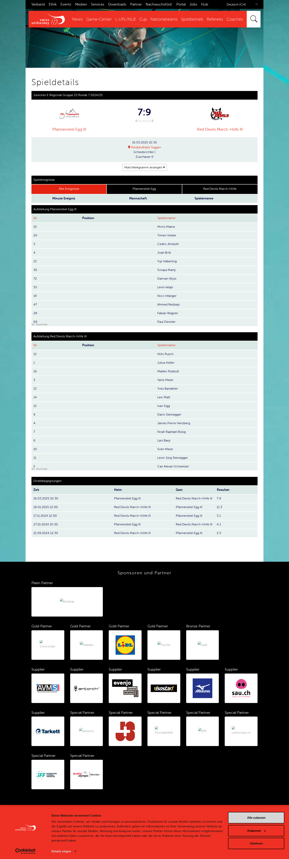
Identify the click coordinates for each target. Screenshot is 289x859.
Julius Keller (165, 362)
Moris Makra (166, 227)
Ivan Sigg (163, 406)
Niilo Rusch (165, 354)
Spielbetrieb (192, 19)
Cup (143, 19)
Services (97, 4)
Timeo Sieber (166, 235)
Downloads (117, 4)
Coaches (234, 19)
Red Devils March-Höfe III (220, 129)
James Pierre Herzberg (173, 423)
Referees (215, 19)
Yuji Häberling (167, 261)
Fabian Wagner (167, 313)
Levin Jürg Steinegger (172, 458)
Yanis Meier (165, 380)
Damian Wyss (166, 278)
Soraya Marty (166, 270)
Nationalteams (164, 19)
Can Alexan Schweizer (173, 466)
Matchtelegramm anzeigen (143, 167)
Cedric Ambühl (168, 244)
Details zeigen (61, 851)
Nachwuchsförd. (159, 4)
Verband (38, 4)
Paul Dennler (166, 322)
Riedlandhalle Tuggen (146, 147)
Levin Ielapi (165, 287)
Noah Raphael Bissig (171, 432)
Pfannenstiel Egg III (69, 129)
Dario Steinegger (169, 414)
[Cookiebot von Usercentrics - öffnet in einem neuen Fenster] (25, 851)
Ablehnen (256, 843)
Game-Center (99, 19)
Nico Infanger (167, 296)
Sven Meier (165, 449)
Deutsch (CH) (236, 4)
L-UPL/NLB (125, 19)
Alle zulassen (256, 817)
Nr (35, 218)
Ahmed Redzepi (168, 304)
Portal (181, 4)
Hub (204, 4)
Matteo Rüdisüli (168, 371)
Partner (136, 4)
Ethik (53, 4)
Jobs (193, 4)
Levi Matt (163, 397)
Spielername (166, 218)
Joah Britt (164, 252)
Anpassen (254, 830)
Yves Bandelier (167, 388)
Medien (81, 4)
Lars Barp (163, 440)
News (77, 19)
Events (66, 4)
